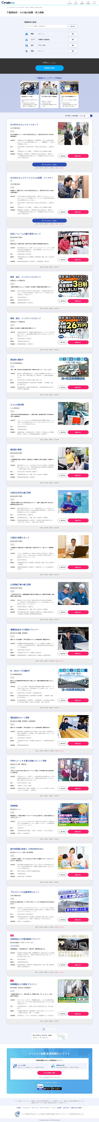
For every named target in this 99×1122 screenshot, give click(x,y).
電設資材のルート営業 (19, 718)
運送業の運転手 (16, 360)
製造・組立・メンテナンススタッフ (25, 277)
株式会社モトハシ (15, 809)
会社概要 (59, 1107)
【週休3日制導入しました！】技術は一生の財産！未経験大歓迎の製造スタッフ (31, 287)
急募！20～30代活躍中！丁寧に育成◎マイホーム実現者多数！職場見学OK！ (30, 639)
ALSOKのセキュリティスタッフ (24, 125)
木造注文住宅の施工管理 (20, 493)
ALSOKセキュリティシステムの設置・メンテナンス (31, 179)
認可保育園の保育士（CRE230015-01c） (27, 849)
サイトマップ (35, 1107)
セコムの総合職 (17, 405)
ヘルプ (53, 1107)
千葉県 (17, 7)
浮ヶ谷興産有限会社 (16, 674)
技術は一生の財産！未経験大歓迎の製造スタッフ (23, 328)
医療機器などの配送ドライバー (23, 984)
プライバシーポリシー (45, 1107)
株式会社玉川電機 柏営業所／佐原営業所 (22, 721)
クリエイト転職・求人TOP (11, 7)
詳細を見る (78, 156)
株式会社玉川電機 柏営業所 (18, 633)
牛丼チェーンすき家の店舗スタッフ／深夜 (28, 761)
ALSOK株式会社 (15, 128)
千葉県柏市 (27, 7)
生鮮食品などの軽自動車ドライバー (25, 939)
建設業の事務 (16, 449)
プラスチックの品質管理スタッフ (24, 892)
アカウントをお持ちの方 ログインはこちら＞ (49, 1077)
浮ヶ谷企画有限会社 (16, 363)
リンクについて (26, 1107)
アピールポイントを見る (50, 164)
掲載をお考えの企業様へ (76, 1107)
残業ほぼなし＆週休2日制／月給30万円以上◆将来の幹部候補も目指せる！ (29, 243)
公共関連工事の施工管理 (20, 584)
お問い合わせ (66, 1107)
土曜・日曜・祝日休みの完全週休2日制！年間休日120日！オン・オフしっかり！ (31, 369)
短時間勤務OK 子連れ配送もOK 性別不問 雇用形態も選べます (27, 949)
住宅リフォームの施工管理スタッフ (25, 234)
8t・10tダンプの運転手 (20, 671)
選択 (73, 34)
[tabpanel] (49, 94)
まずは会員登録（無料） (49, 1072)
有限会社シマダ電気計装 (17, 280)
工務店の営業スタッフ (19, 538)
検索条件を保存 (49, 68)
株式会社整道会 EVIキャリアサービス (21, 942)
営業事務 (14, 806)
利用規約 (19, 1107)
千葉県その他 (22, 7)
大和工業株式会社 (15, 895)
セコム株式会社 (15, 408)
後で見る (63, 156)
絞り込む (73, 26)
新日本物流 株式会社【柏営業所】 (20, 988)
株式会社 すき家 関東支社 (18, 764)
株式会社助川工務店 (16, 237)
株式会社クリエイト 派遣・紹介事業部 (21, 852)
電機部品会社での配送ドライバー (24, 629)
